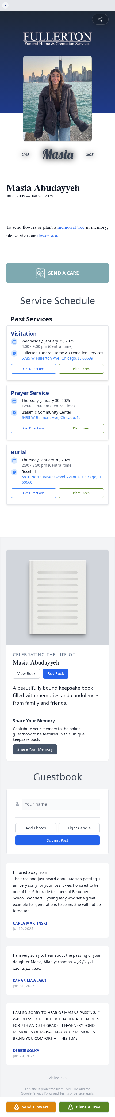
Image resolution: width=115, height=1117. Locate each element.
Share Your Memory (35, 749)
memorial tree (71, 227)
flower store (48, 235)
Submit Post (57, 840)
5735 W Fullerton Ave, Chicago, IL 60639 (57, 358)
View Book (26, 673)
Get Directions (33, 369)
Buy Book (56, 673)
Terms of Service (72, 1093)
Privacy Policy (42, 1093)
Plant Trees (81, 369)
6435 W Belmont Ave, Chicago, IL (51, 417)
